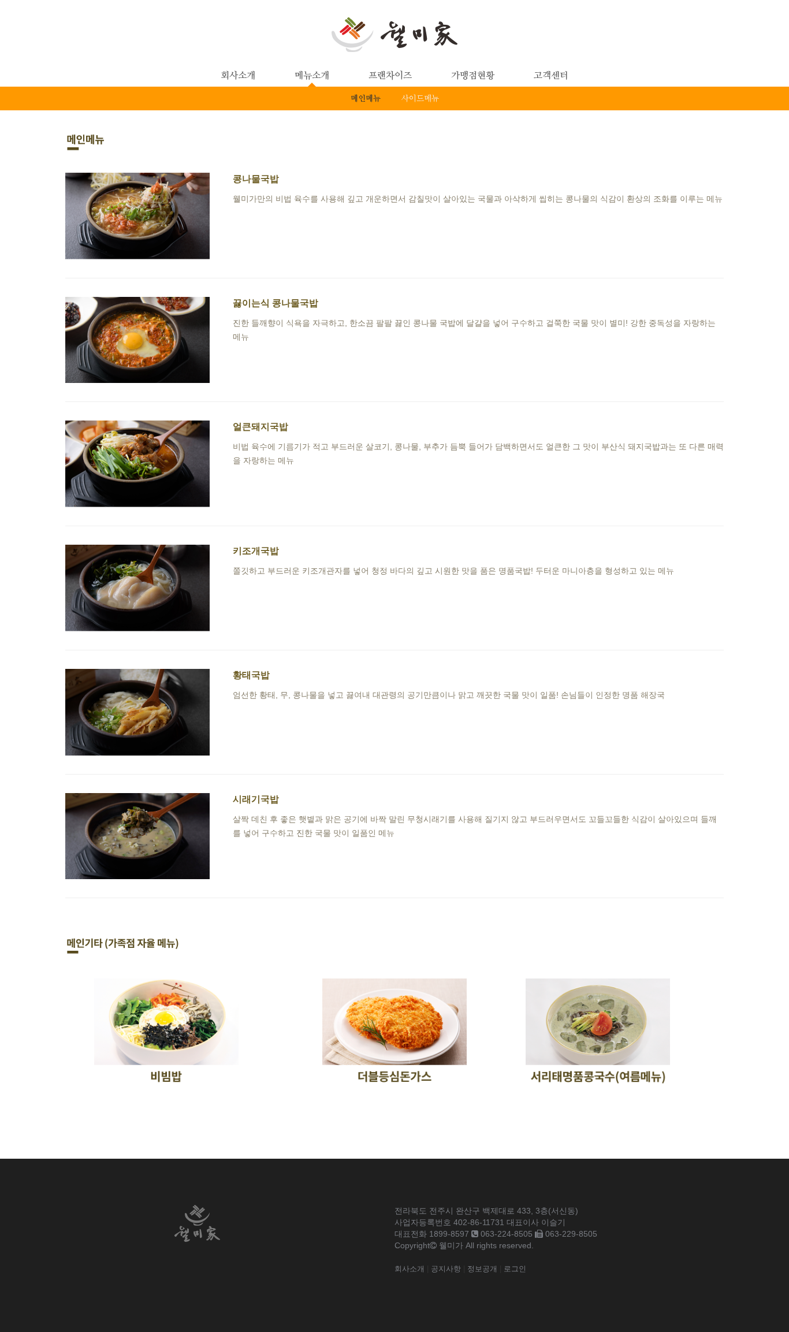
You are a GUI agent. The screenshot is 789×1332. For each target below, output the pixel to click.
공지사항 (446, 1268)
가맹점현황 (472, 75)
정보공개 (482, 1268)
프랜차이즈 (390, 75)
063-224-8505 (507, 1233)
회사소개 (238, 75)
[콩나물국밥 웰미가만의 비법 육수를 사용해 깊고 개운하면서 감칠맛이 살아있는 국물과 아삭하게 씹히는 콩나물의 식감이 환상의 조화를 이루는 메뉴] (394, 256)
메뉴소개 (312, 75)
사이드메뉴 (420, 99)
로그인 (515, 1268)
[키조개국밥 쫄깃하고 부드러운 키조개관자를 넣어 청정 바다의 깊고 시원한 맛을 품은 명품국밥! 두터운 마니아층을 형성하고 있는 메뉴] (369, 628)
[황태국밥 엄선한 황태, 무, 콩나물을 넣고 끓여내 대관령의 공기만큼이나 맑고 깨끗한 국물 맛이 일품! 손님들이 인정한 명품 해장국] (365, 752)
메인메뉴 (366, 99)
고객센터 (551, 75)
